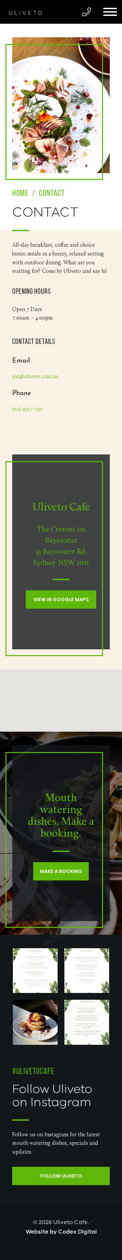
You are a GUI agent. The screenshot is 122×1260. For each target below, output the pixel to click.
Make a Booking (61, 871)
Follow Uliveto (61, 1176)
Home (20, 193)
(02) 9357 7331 (27, 409)
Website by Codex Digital (61, 1232)
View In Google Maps (61, 599)
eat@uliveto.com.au (35, 377)
